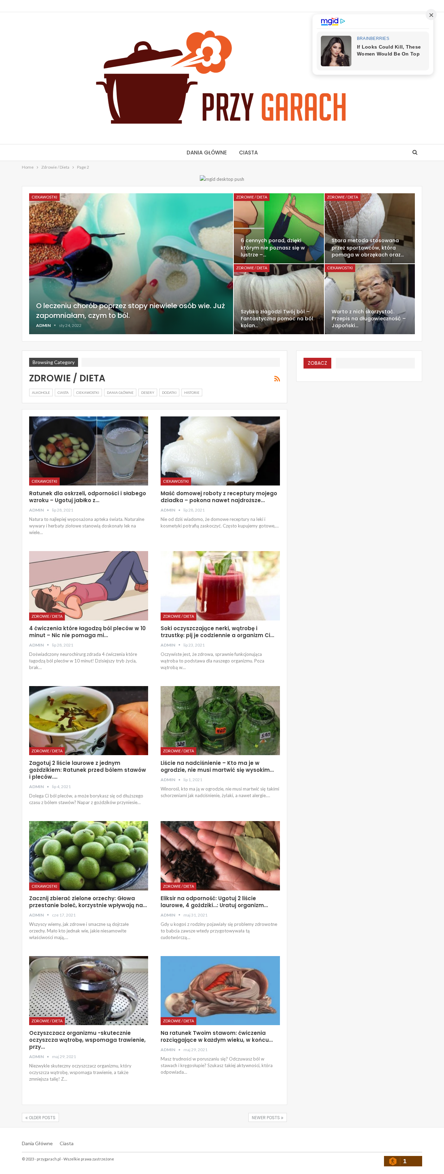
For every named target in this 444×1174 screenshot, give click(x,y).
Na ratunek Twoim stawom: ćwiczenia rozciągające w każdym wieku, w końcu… (217, 1036)
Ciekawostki (44, 197)
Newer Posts (266, 1118)
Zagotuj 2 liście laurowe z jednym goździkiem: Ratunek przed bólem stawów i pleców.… (87, 769)
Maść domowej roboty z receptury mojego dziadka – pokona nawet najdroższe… (219, 497)
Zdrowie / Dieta (251, 197)
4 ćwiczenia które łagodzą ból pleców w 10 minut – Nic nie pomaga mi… (87, 632)
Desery (147, 392)
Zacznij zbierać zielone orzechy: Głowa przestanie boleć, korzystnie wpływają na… (88, 902)
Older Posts (42, 1118)
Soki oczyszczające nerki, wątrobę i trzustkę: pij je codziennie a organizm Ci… (217, 632)
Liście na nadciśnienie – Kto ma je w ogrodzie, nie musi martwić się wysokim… (217, 766)
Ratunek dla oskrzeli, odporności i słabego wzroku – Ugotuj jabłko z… (87, 497)
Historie (191, 392)
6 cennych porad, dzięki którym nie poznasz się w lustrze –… (273, 247)
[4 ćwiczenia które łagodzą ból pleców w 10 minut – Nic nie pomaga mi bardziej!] (88, 585)
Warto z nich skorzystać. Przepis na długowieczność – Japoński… (369, 318)
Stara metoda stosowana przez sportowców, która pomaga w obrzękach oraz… (368, 247)
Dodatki (169, 392)
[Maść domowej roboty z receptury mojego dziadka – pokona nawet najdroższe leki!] (220, 450)
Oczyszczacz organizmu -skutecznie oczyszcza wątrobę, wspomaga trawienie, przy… (87, 1039)
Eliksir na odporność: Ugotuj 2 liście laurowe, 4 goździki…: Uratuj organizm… (214, 902)
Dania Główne (207, 152)
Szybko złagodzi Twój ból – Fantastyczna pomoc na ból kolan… (277, 318)
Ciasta (248, 152)
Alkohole (41, 392)
